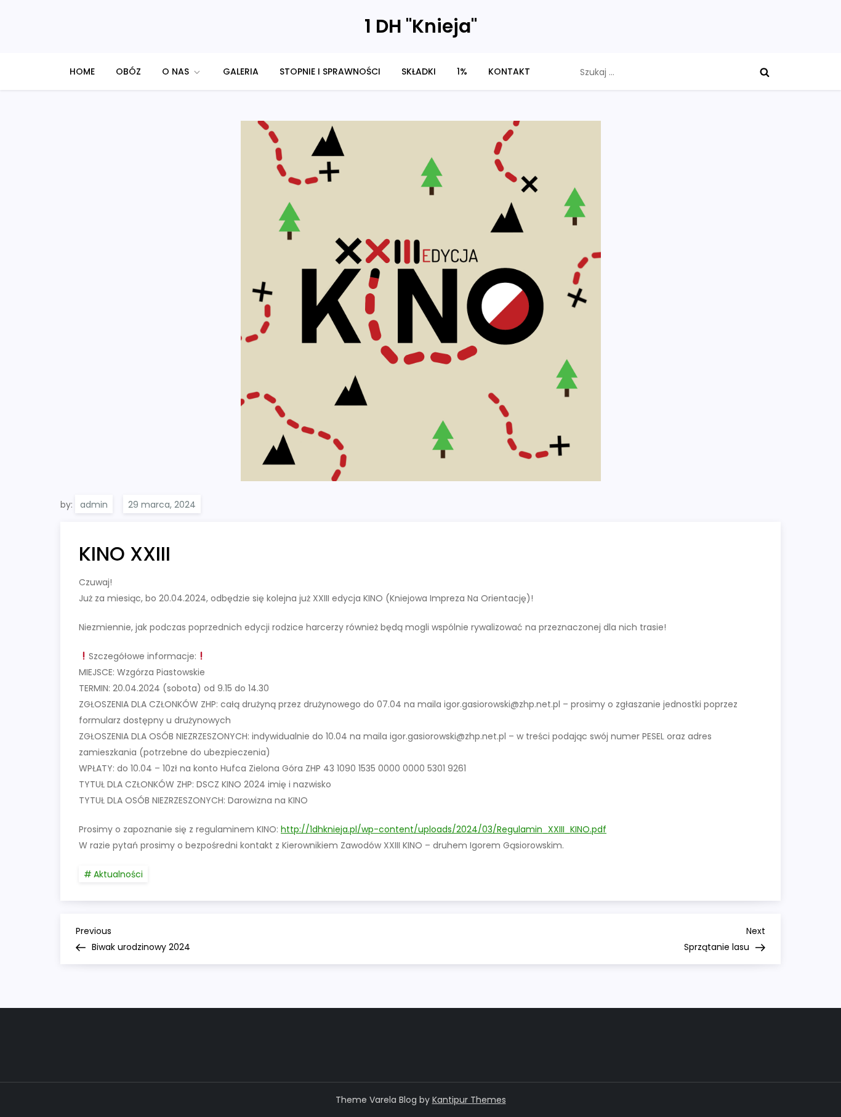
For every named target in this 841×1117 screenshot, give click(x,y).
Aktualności (118, 874)
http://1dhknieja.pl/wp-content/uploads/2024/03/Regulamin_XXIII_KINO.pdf (443, 829)
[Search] (765, 72)
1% (462, 71)
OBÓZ (128, 71)
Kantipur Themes (469, 1100)
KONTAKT (509, 71)
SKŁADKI (418, 71)
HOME (82, 71)
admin (94, 504)
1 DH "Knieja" (420, 26)
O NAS (175, 71)
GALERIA (241, 71)
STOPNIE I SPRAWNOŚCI (330, 71)
